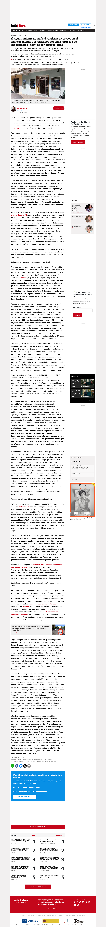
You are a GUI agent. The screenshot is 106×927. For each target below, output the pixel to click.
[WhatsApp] (74, 902)
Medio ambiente (53, 30)
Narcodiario (14, 879)
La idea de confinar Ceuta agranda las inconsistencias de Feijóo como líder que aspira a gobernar (49, 868)
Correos (33, 761)
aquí (19, 126)
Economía (29, 30)
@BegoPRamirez (23, 110)
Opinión (21, 30)
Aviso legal (60, 915)
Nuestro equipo (30, 915)
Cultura (36, 30)
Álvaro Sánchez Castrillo (46, 852)
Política (14, 30)
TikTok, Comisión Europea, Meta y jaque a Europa (49, 876)
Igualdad (43, 30)
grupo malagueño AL (19, 215)
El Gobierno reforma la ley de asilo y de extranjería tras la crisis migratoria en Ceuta (20, 867)
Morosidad (48, 759)
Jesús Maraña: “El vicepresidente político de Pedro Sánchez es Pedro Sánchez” (76, 393)
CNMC (55, 761)
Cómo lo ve (74, 376)
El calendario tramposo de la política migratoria (76, 207)
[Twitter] (83, 902)
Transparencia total (85, 27)
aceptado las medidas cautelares (43, 604)
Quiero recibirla (78, 142)
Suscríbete (73, 24)
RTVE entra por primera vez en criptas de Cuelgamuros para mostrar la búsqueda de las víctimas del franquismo (20, 850)
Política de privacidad (70, 915)
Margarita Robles (77, 216)
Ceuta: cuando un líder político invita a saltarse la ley (49, 840)
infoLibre (13, 852)
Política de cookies (81, 915)
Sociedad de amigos (51, 915)
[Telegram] (86, 902)
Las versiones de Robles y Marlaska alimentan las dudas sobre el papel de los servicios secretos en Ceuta (49, 850)
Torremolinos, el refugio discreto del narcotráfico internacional (18, 876)
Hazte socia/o (53, 908)
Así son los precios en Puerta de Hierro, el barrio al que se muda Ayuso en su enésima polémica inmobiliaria (20, 841)
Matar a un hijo (76, 226)
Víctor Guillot (75, 218)
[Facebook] (77, 902)
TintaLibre (71, 30)
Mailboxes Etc (24, 507)
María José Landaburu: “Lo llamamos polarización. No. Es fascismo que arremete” (76, 383)
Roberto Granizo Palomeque (47, 843)
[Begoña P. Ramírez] (13, 109)
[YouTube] (75, 905)
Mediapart (63, 30)
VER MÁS (91, 401)
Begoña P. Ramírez (22, 108)
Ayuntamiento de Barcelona (44, 761)
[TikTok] (78, 905)
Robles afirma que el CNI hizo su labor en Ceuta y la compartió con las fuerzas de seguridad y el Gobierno (20, 859)
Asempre (26, 607)
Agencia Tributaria (38, 759)
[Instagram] (89, 902)
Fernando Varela (44, 870)
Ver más (73, 479)
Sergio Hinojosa (44, 879)
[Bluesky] (80, 902)
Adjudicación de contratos (25, 759)
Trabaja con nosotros (40, 915)
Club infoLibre (81, 30)
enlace (16, 128)
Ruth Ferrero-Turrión (77, 212)
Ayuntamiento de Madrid (17, 761)
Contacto (23, 915)
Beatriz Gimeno (76, 228)
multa (27, 761)
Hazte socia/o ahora (25, 796)
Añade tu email (77, 307)
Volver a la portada (38, 887)
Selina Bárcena (15, 844)
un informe (23, 278)
